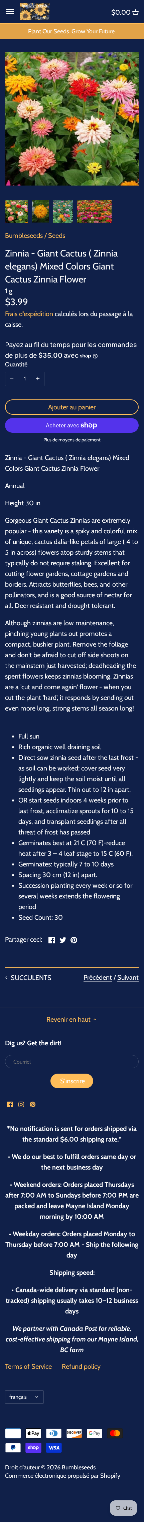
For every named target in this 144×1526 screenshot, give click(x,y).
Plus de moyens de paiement (72, 439)
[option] (16, 211)
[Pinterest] (32, 1103)
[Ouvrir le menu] (10, 12)
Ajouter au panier (72, 407)
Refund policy (81, 1366)
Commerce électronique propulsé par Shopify (62, 1475)
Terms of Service (28, 1366)
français (18, 1396)
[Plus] (37, 378)
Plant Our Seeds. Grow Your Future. (72, 31)
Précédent (98, 977)
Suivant (128, 977)
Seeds (56, 236)
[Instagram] (21, 1103)
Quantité (16, 364)
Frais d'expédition (29, 314)
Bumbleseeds (24, 236)
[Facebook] (10, 1103)
